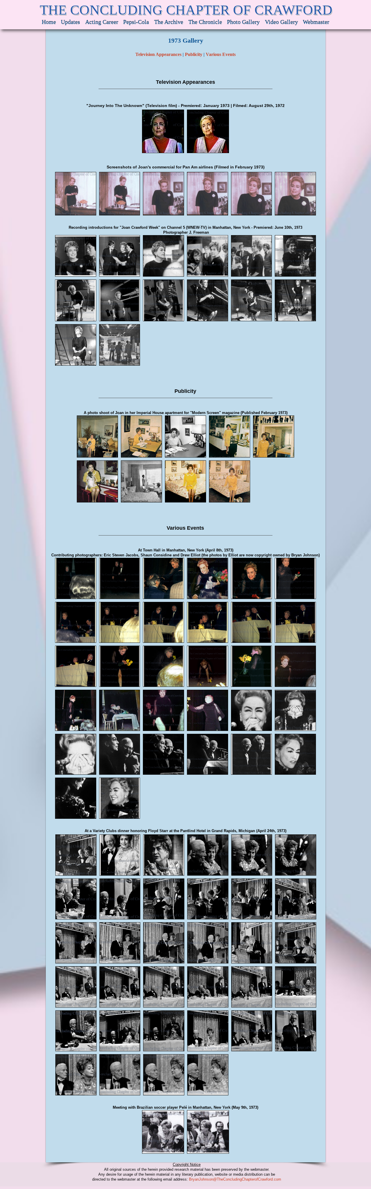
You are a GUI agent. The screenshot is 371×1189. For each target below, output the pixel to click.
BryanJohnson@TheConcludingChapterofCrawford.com (235, 1179)
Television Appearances (158, 54)
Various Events (221, 54)
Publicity (193, 54)
